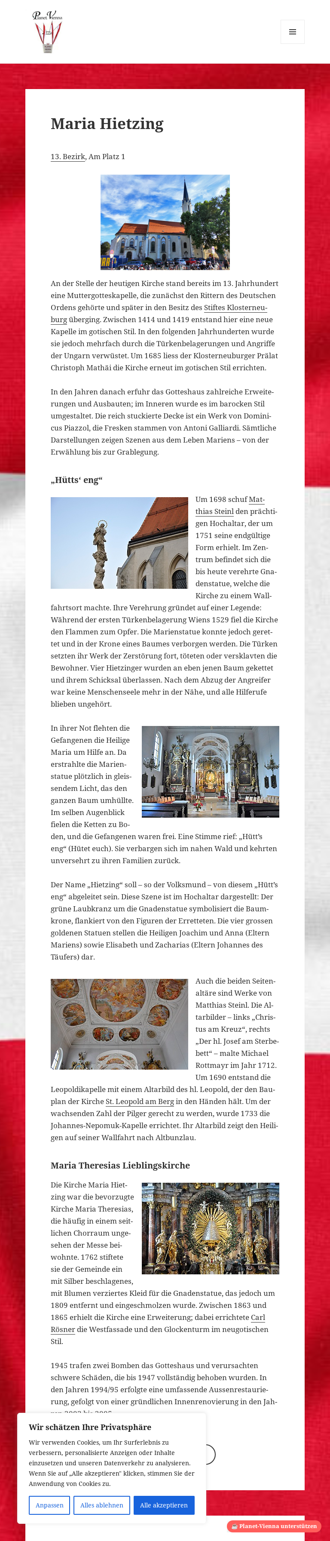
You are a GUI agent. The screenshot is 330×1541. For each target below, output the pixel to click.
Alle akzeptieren (164, 1505)
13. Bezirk (68, 156)
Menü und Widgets (293, 43)
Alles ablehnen (101, 1505)
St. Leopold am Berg (140, 1101)
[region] (111, 1468)
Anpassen (50, 1505)
